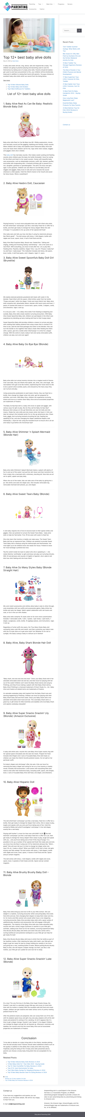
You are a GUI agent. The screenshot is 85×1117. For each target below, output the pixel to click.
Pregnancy (61, 4)
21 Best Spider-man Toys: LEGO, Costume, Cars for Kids (71, 86)
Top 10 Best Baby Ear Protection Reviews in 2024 (19, 1080)
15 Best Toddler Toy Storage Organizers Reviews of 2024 (72, 65)
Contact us (66, 125)
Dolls (6, 1076)
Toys (39, 4)
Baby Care (49, 4)
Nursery (70, 4)
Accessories (32, 9)
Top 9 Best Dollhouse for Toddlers (19, 89)
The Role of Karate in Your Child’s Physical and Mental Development (72, 72)
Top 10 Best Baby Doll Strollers (18, 87)
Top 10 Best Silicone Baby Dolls (18, 84)
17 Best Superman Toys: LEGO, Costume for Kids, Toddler (71, 79)
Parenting (32, 4)
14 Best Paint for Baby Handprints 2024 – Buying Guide (71, 93)
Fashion (42, 9)
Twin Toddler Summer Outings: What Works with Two (71, 49)
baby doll (10, 155)
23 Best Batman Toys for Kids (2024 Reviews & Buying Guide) (71, 110)
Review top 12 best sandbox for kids (15, 1078)
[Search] (79, 31)
